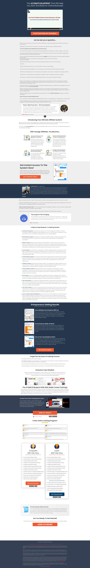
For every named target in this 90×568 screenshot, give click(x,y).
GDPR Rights (60, 544)
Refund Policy (56, 544)
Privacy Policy (52, 544)
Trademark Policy (47, 544)
